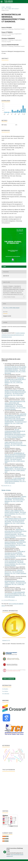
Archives (8, 7)
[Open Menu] (1, 1)
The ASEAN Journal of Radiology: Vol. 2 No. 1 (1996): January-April (15, 461)
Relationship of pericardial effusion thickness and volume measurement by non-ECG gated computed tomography (15, 532)
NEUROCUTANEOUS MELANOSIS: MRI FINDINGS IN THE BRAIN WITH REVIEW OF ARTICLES (15, 392)
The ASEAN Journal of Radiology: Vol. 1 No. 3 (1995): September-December (15, 445)
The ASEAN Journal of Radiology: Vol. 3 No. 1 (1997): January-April (15, 523)
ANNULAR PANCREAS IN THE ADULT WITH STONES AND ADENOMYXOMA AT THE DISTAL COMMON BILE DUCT (15, 404)
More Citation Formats (9, 296)
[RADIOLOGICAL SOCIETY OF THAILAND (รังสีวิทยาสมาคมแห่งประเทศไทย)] (14, 660)
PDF (5, 266)
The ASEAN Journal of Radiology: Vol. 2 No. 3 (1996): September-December (15, 407)
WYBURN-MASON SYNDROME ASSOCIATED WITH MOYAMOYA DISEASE (15, 542)
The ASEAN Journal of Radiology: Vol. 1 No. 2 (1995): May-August (15, 371)
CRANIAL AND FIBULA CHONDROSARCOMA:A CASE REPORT (15, 498)
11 (13, 600)
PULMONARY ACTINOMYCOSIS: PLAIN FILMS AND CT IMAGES (15, 379)
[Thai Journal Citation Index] (14, 736)
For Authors (5, 691)
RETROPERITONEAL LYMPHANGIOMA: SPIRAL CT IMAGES (15, 581)
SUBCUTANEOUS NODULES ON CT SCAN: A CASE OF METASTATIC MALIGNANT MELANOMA (15, 520)
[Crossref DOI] (14, 712)
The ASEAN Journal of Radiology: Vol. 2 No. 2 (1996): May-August (15, 481)
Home (3, 7)
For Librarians (5, 693)
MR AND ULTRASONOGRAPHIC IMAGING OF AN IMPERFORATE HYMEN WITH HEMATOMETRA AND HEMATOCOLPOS (15, 432)
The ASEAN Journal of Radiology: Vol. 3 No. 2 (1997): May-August (14, 501)
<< (2, 600)
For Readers (5, 689)
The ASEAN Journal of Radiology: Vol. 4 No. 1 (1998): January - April (15, 470)
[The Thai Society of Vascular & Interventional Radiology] (14, 672)
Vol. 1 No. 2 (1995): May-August (10, 8)
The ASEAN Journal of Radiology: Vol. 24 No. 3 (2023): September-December (15, 535)
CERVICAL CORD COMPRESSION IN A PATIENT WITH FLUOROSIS (14, 511)
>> (10, 485)
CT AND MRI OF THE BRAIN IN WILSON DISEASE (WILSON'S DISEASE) (15, 553)
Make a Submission (8, 678)
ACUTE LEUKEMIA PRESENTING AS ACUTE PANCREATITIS (14, 561)
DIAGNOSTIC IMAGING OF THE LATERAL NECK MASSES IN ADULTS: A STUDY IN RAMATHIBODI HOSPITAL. (15, 368)
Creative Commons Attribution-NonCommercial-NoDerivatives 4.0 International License (13, 335)
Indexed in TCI (6, 640)
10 (12, 600)
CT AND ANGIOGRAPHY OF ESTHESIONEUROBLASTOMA (15, 478)
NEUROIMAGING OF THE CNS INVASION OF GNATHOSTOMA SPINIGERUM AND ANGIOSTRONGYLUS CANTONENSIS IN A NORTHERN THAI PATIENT (15, 456)
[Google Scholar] (6, 721)
